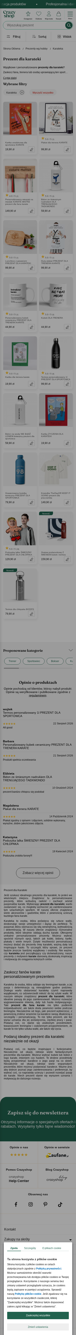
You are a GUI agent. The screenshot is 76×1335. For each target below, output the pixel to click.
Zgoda (14, 1248)
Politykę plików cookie (28, 1293)
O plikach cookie (51, 1248)
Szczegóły (30, 1248)
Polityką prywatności (48, 1268)
